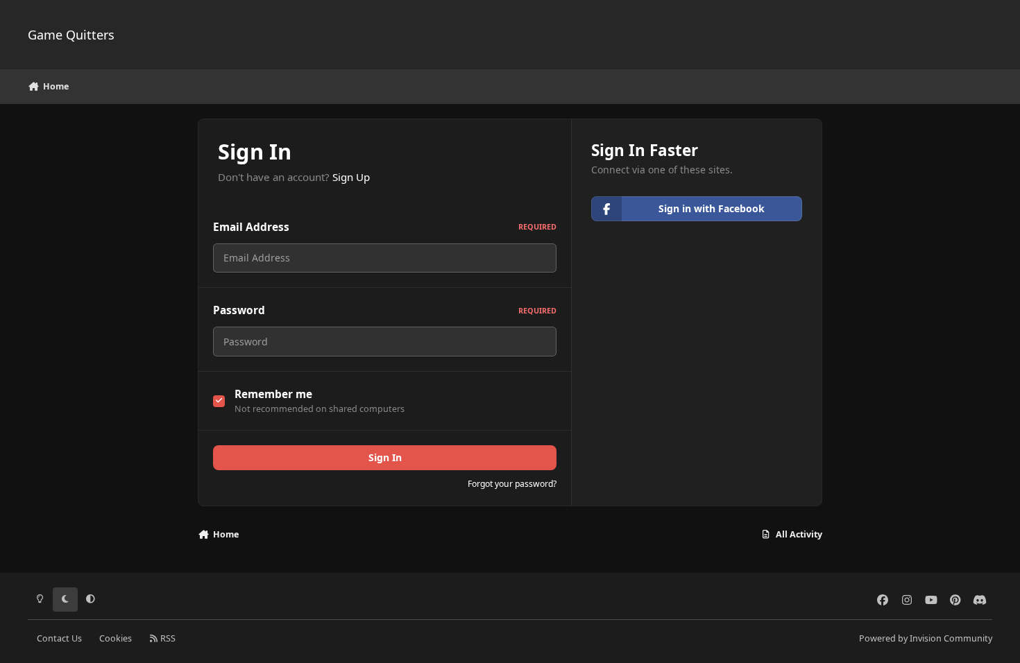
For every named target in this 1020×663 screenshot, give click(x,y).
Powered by (925, 638)
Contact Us (59, 638)
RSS (167, 638)
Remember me (273, 394)
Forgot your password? (512, 484)
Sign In (385, 457)
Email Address (384, 227)
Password (384, 310)
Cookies (115, 638)
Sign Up (351, 177)
